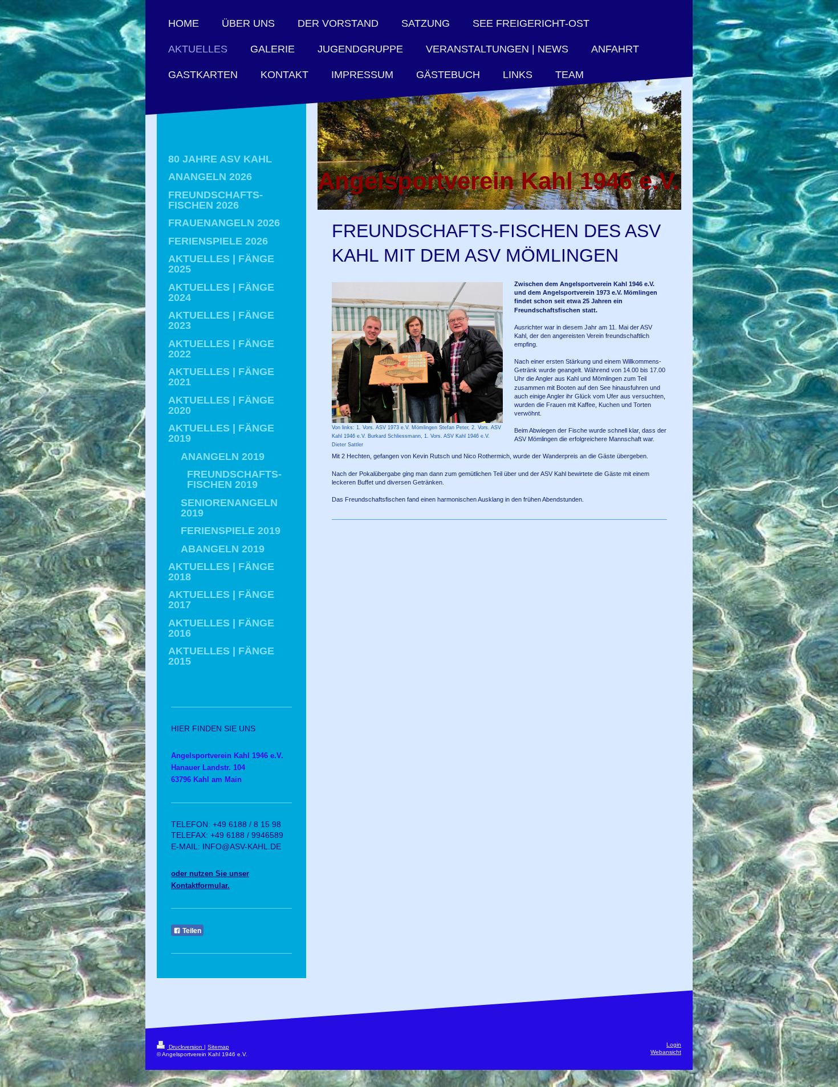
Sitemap (218, 1047)
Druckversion (185, 1047)
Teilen (191, 931)
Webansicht (665, 1052)
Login (673, 1044)
